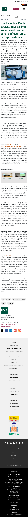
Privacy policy (14, 455)
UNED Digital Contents (14, 389)
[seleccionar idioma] (16, 1)
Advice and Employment (14, 383)
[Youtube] (15, 330)
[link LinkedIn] (13, 443)
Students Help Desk (14, 377)
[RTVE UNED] (24, 5)
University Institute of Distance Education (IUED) (14, 365)
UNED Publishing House (14, 406)
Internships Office (14, 386)
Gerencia (14, 342)
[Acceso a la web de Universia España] (14, 421)
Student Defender (14, 394)
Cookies (14, 462)
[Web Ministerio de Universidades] (14, 418)
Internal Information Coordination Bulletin (14, 351)
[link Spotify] (19, 443)
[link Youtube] (10, 443)
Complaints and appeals (14, 392)
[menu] (25, 8)
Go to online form (16, 477)
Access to (14, 409)
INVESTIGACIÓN (4, 19)
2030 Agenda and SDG (14, 368)
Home (4, 15)
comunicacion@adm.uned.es (8, 324)
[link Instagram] (16, 443)
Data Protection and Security (14, 465)
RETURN (24, 20)
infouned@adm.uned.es (14, 509)
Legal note (14, 458)
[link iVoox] (22, 443)
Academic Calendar (14, 374)
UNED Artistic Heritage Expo (14, 412)
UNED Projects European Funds (14, 348)
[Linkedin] (10, 330)
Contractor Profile (14, 345)
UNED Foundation (14, 360)
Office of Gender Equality (14, 354)
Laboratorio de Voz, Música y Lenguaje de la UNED (14, 145)
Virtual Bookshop (14, 403)
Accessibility (14, 452)
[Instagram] (19, 330)
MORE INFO (14, 505)
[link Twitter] (7, 443)
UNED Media (14, 363)
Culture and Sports (14, 400)
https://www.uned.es (6, 326)
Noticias (8, 15)
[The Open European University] (14, 424)
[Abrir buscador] (13, 2)
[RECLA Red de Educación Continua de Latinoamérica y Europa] (14, 435)
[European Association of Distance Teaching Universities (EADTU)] (14, 429)
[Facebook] (6, 330)
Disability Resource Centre (14, 380)
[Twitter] (2, 330)
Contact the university (14, 448)
